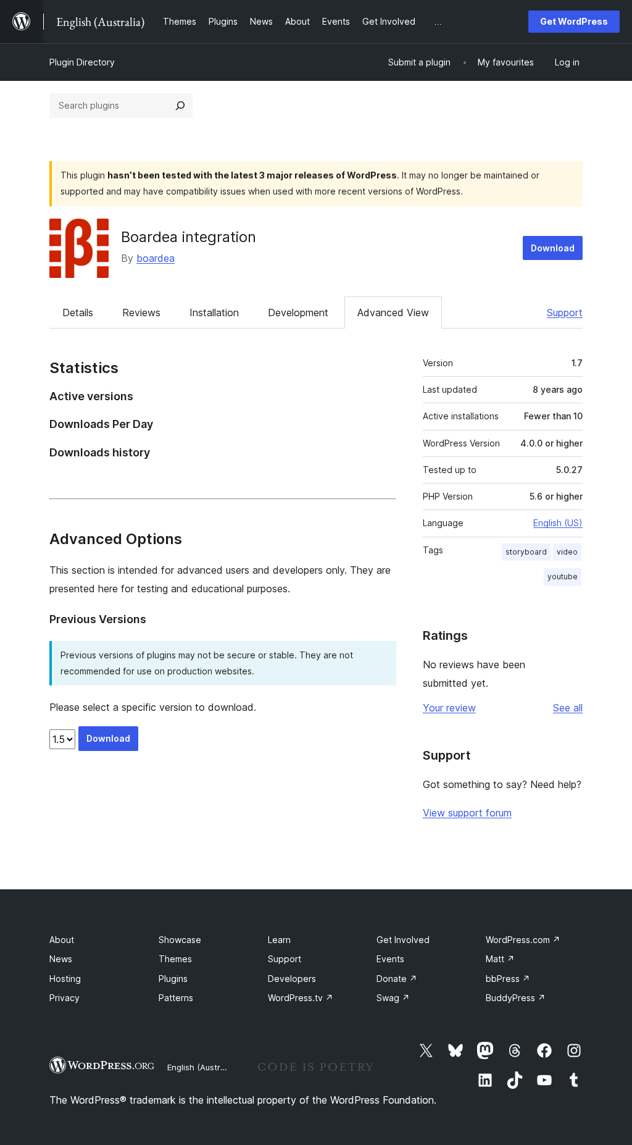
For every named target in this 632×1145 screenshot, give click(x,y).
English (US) (558, 523)
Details (77, 312)
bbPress (508, 978)
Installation (214, 312)
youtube (562, 576)
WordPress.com (523, 939)
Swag (393, 997)
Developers (292, 978)
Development (298, 312)
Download (553, 248)
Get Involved (403, 939)
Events (390, 959)
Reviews (141, 312)
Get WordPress (574, 21)
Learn (279, 939)
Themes (175, 959)
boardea (155, 258)
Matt (500, 959)
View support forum (467, 813)
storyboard (526, 551)
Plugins (173, 978)
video (567, 551)
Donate (396, 978)
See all (568, 708)
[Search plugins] (180, 105)
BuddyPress (516, 997)
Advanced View (393, 312)
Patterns (176, 997)
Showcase (180, 939)
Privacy (64, 997)
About (61, 939)
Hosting (65, 978)
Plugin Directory (82, 62)
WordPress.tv (300, 997)
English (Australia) (201, 1067)
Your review (449, 708)
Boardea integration (188, 237)
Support (565, 312)
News (60, 959)
